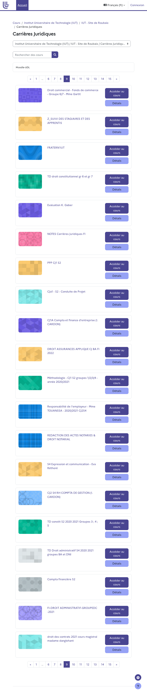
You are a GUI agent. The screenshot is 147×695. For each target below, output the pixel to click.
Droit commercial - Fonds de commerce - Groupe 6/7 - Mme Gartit (72, 92)
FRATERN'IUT (56, 147)
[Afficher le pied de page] (138, 686)
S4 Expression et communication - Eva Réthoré (71, 466)
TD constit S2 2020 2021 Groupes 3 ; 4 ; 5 (72, 523)
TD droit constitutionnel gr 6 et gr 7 (70, 176)
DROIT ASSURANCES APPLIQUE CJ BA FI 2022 (73, 351)
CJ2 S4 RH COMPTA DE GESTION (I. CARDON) (70, 494)
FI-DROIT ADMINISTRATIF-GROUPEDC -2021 (72, 610)
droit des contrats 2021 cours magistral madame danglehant (72, 638)
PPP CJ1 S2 (56, 262)
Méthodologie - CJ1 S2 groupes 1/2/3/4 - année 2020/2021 (72, 379)
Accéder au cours (117, 93)
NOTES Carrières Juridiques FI (66, 234)
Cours (16, 23)
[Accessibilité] (138, 677)
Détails (116, 103)
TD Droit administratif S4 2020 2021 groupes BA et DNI (70, 552)
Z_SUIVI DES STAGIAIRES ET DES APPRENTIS (68, 120)
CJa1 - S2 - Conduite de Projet (66, 291)
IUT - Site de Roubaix (94, 23)
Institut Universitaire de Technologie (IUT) (51, 23)
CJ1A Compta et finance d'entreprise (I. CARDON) (72, 322)
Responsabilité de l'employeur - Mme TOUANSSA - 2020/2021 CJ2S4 (71, 408)
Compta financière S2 (61, 579)
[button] (114, 5)
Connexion (137, 5)
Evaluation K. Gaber (60, 205)
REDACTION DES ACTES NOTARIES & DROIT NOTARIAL (71, 437)
